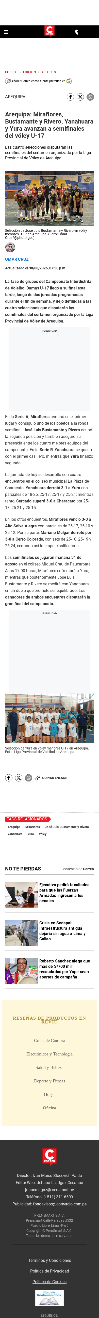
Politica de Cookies (49, 1281)
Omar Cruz (17, 259)
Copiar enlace (54, 778)
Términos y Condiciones (49, 1260)
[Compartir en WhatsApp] (90, 97)
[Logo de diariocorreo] (49, 31)
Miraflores (32, 827)
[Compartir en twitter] (80, 97)
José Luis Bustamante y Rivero (67, 827)
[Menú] (7, 32)
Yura (31, 834)
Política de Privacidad (49, 1271)
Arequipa (15, 96)
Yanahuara (15, 834)
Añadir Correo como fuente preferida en (38, 81)
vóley (42, 834)
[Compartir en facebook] (70, 97)
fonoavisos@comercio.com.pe (60, 1204)
